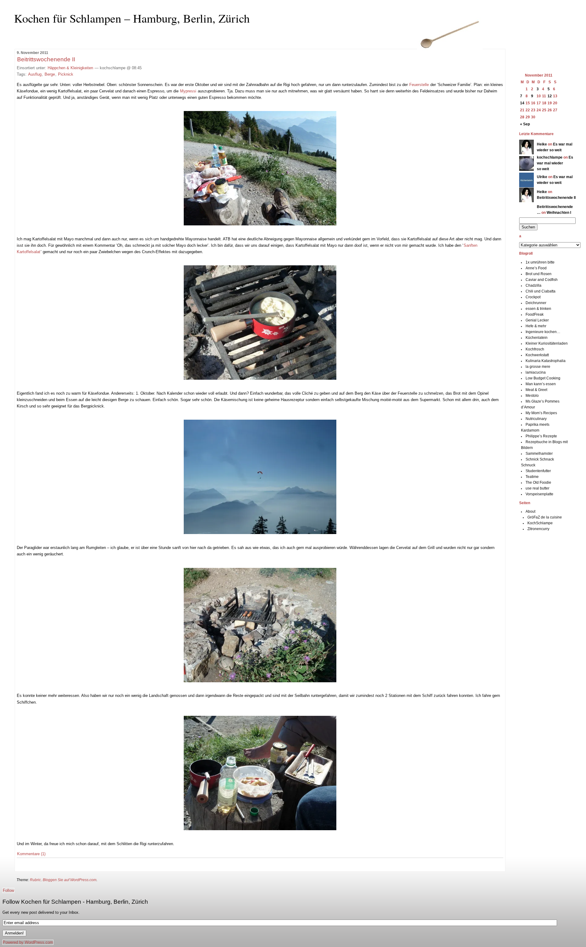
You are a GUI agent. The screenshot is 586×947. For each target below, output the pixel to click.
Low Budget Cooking (543, 378)
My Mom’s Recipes (541, 413)
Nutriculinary (536, 419)
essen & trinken (538, 308)
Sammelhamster (539, 453)
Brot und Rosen (539, 274)
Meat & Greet (536, 390)
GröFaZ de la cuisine (544, 517)
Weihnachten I (559, 212)
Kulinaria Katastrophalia (546, 361)
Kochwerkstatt (537, 355)
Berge (50, 74)
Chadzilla (533, 285)
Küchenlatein (537, 337)
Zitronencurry (538, 529)
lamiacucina (536, 372)
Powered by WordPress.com (28, 942)
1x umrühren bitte (540, 262)
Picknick (65, 74)
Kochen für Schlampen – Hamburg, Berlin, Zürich (132, 18)
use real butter (537, 488)
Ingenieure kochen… (543, 332)
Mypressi (188, 91)
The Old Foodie (538, 482)
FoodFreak (535, 314)
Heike (542, 144)
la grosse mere (538, 366)
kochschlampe (549, 157)
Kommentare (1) (31, 854)
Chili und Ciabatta (540, 291)
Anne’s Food (536, 268)
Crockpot (533, 297)
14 (522, 103)
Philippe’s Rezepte (541, 436)
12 (550, 96)
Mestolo (532, 395)
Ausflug (35, 74)
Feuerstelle (419, 84)
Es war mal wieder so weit (555, 163)
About (530, 511)
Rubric (35, 880)
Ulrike (542, 177)
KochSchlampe (540, 523)
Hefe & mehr (536, 326)
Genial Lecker (537, 320)
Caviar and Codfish (542, 280)
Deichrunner (536, 303)
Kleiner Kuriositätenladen (547, 343)
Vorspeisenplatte (539, 494)
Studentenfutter (538, 471)
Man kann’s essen (541, 384)
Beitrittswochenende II (46, 59)
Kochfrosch (535, 349)
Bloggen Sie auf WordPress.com (69, 880)
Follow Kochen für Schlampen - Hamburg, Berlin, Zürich (75, 902)
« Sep (525, 124)
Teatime (532, 477)
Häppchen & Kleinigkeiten (70, 68)
